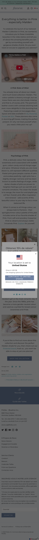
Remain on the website (20, 283)
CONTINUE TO (19, 278)
